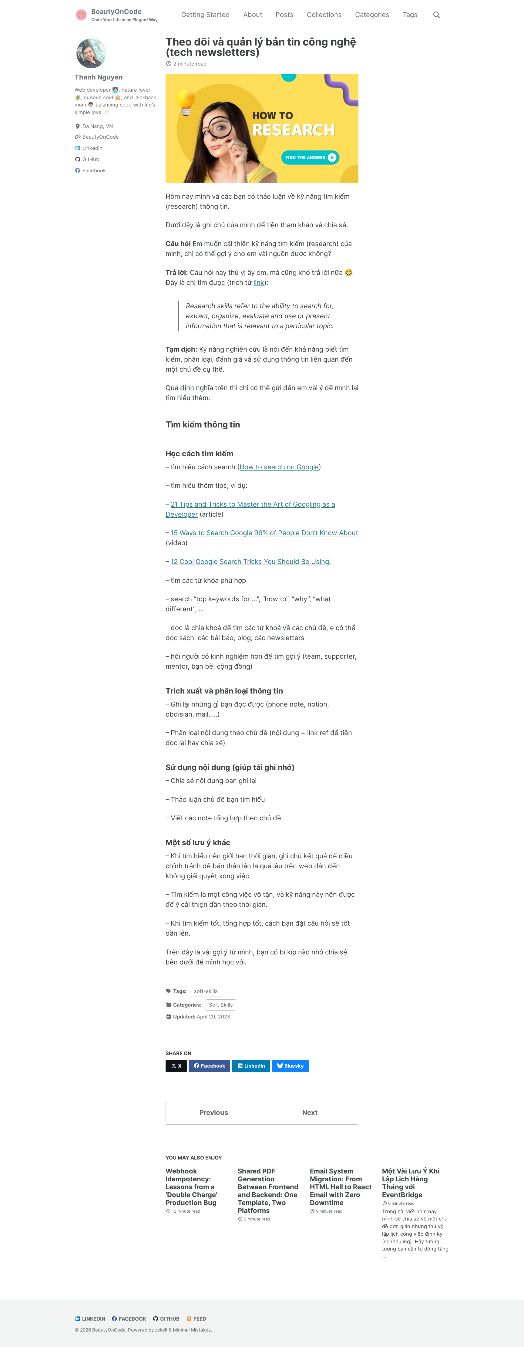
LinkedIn (93, 1319)
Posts (285, 15)
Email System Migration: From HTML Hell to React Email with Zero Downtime (341, 1187)
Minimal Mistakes (192, 1330)
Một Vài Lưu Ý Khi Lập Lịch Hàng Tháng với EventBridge (411, 1183)
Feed (199, 1319)
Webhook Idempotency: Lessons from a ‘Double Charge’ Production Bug (191, 1187)
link (259, 282)
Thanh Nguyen (99, 77)
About (252, 15)
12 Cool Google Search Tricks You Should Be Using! (251, 561)
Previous (214, 1112)
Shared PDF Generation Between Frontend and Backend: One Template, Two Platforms (268, 1190)
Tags (410, 15)
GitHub (169, 1319)
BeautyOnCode (124, 15)
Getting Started (205, 15)
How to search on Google (279, 467)
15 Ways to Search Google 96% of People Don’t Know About (264, 533)
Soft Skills (221, 1005)
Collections (324, 15)
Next (310, 1112)
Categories (372, 15)
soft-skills (206, 991)
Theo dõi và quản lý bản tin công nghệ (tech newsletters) (261, 46)
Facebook (132, 1319)
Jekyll (161, 1330)
